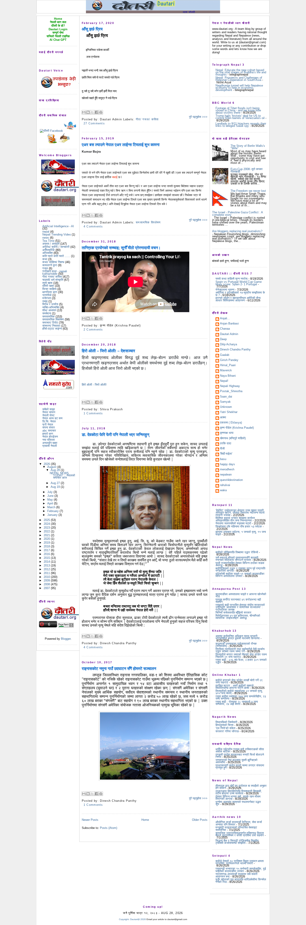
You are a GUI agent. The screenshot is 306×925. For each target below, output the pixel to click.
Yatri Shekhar (228, 412)
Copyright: (124, 919)
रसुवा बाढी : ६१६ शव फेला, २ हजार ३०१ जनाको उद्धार (241, 661)
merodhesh (227, 469)
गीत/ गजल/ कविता (52, 276)
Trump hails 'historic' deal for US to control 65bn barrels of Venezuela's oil (240, 117)
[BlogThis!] (88, 112)
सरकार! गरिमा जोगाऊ (227, 731)
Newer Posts (90, 819)
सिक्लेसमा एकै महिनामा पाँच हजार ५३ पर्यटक (238, 526)
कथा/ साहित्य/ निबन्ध (53, 262)
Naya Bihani (228, 376)
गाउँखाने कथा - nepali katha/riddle (54, 272)
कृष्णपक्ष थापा (226, 433)
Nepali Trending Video (56, 234)
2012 (47, 569)
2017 (47, 550)
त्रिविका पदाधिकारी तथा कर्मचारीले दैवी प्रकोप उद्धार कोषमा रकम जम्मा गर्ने (240, 650)
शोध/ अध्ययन (49, 310)
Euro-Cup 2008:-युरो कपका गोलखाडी (247, 170)
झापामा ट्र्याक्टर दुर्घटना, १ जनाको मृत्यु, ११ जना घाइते (240, 533)
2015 (47, 558)
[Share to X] (92, 112)
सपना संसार (48, 427)
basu (223, 459)
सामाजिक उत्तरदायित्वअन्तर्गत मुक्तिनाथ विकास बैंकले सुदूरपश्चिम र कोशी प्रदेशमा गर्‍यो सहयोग (239, 834)
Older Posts (199, 819)
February (53, 511)
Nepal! (224, 381)
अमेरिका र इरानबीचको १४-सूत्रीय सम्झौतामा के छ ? (240, 293)
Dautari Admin (229, 334)
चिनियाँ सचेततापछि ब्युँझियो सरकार (233, 612)
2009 (47, 580)
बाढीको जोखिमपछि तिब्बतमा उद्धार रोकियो (236, 552)
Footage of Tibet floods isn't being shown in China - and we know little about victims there (238, 110)
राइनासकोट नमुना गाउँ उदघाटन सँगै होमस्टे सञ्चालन (119, 668)
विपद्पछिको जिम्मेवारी (226, 722)
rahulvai (225, 485)
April (50, 503)
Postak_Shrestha (231, 391)
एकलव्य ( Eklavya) (231, 422)
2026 (47, 464)
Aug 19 (56, 486)
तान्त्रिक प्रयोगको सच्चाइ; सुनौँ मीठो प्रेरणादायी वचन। (121, 248)
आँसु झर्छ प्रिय (92, 29)
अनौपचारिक (48, 250)
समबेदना (46, 313)
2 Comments (93, 329)
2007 (47, 588)
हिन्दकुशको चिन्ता (224, 725)
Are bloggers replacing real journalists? (237, 231)
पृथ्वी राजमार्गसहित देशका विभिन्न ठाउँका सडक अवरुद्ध (239, 564)
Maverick (226, 370)
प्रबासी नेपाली (49, 445)
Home (145, 819)
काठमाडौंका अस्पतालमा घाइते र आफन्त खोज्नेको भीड (240, 595)
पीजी (222, 448)
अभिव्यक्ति (47, 253)
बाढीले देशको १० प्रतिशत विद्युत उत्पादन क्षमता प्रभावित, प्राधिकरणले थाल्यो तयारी (239, 862)
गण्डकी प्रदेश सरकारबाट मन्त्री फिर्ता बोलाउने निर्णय (239, 756)
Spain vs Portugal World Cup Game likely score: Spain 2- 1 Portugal (238, 283)
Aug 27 (56, 483)
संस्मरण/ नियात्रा (51, 325)
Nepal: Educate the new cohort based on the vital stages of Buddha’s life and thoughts (240, 72)
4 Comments (93, 226)
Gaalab (224, 355)
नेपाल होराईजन (50, 436)
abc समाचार (49, 430)
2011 (47, 573)
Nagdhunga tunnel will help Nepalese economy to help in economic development (239, 88)
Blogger (66, 638)
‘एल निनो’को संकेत (225, 728)
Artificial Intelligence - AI (58, 226)
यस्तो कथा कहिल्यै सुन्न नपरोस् (231, 278)
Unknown (226, 407)
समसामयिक (48, 316)
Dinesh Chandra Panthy (235, 349)
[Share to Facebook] (96, 112)
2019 (47, 542)
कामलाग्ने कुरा (49, 265)
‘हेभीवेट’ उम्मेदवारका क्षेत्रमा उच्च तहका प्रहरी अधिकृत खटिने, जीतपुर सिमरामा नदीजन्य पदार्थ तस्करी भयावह (240, 513)
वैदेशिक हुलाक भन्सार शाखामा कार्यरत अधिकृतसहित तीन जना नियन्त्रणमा (235, 519)
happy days (227, 464)
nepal (45, 231)
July (50, 492)
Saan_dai (226, 397)
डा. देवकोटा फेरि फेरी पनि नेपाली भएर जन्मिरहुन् (115, 434)
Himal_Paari (228, 365)
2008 (47, 584)
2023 (47, 527)
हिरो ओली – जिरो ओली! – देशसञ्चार (108, 351)
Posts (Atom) (108, 828)
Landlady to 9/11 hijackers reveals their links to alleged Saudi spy (240, 125)
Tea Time (48, 240)
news (45, 237)
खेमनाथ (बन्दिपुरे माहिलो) (233, 438)
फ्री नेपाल (47, 424)
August (52, 467)
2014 (47, 561)
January (52, 515)
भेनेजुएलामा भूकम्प (224, 289)
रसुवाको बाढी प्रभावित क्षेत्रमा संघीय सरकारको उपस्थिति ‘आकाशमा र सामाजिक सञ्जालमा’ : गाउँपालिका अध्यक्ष (240, 607)
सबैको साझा (48, 409)
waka (223, 490)
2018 (47, 546)
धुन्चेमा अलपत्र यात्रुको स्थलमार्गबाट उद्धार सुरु (238, 803)
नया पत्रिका (48, 439)
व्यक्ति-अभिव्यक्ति (50, 307)
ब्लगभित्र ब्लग (49, 292)
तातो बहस (47, 283)
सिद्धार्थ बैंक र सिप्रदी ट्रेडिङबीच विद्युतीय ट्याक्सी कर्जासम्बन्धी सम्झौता (237, 842)
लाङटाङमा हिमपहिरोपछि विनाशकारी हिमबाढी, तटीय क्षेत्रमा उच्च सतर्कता (238, 792)
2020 (47, 538)
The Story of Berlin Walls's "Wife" (248, 147)
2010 (47, 577)
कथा (44, 259)
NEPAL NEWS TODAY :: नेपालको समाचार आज (62, 475)
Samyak (225, 402)
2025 (47, 520)
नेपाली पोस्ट (48, 415)
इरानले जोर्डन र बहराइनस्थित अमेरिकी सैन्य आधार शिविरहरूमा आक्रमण (238, 299)
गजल (45, 268)
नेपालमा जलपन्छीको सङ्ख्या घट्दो (233, 523)
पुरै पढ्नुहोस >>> (198, 117)
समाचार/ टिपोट (50, 322)
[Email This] (84, 112)
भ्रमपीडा (47, 295)
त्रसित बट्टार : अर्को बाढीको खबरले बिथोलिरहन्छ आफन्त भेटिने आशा (234, 686)
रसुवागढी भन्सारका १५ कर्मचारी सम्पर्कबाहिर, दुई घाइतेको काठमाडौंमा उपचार (240, 870)
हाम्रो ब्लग (47, 433)
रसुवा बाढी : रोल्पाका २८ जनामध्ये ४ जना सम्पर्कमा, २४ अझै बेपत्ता (236, 703)
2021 (47, 535)
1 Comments (93, 413)
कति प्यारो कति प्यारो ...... (56, 256)
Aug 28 (56, 470)
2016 (47, 554)
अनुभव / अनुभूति (50, 243)
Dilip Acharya (228, 344)
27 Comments (94, 123)
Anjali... (225, 318)
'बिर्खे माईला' (226, 454)
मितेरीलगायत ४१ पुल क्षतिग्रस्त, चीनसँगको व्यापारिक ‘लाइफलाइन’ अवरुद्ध (237, 617)
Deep (223, 339)
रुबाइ (44, 301)
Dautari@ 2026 (138, 919)
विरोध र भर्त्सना (50, 304)
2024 (47, 523)
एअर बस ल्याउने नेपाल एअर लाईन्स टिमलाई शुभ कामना (120, 145)
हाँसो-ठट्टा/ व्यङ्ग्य (52, 328)
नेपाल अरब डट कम (52, 418)
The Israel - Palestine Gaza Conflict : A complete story (237, 213)
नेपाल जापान (48, 412)
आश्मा (223, 417)
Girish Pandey (229, 360)
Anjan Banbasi (229, 323)
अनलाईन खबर (49, 443)
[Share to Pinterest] (101, 112)
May (50, 499)
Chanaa (225, 329)
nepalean (226, 474)
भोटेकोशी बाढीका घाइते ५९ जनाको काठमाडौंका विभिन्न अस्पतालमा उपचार (239, 575)
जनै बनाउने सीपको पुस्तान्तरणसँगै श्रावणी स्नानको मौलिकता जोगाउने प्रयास (236, 559)
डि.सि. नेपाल (49, 421)
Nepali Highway (230, 386)
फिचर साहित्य (49, 289)
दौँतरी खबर (48, 285)
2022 (47, 531)
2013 (47, 565)
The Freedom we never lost (248, 190)
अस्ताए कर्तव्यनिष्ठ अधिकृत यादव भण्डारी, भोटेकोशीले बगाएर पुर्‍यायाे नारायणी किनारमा (237, 637)
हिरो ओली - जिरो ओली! (94, 384)
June (50, 495)
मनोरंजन (46, 298)
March (51, 507)
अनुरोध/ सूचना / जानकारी (55, 247)
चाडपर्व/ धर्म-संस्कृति (52, 279)
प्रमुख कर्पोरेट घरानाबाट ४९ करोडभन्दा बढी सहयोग (238, 600)
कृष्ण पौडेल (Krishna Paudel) (237, 428)
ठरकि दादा (225, 443)
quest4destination (231, 480)
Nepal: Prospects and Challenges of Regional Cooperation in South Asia (238, 79)
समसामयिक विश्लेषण (53, 319)
